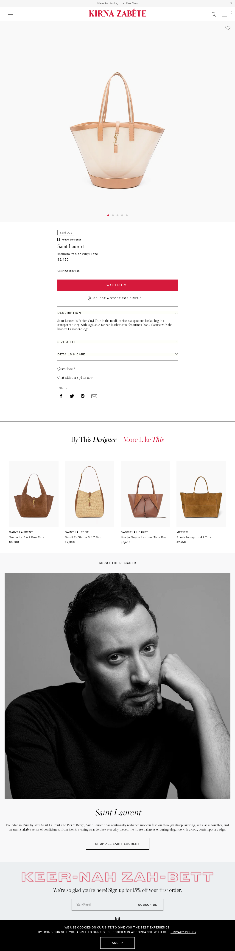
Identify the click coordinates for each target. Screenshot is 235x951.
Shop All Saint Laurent (117, 843)
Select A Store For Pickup (117, 298)
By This (94, 439)
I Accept (117, 943)
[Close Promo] (231, 3)
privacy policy (183, 932)
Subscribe (147, 904)
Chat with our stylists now (75, 377)
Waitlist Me (117, 285)
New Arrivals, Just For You (117, 3)
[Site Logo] (117, 14)
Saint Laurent (71, 246)
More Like (143, 439)
